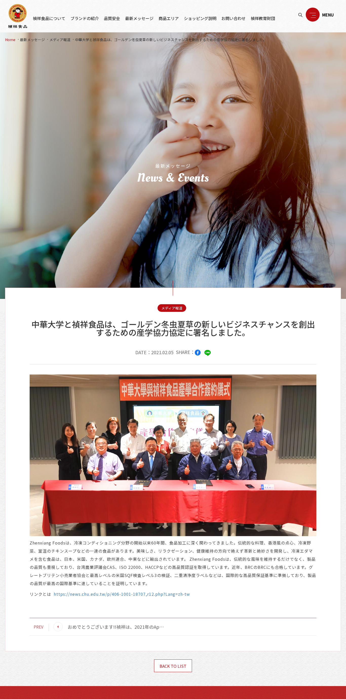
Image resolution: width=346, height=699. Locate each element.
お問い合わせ (233, 18)
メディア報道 (59, 39)
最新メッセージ (139, 18)
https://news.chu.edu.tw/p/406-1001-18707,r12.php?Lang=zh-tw (122, 594)
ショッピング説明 (200, 18)
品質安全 (112, 18)
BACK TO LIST (173, 666)
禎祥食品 (17, 16)
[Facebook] (198, 352)
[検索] (300, 15)
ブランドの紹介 (84, 18)
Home (10, 39)
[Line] (207, 353)
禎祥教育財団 (263, 18)
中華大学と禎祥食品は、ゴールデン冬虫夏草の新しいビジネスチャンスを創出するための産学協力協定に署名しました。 (170, 39)
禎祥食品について (49, 18)
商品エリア (169, 18)
